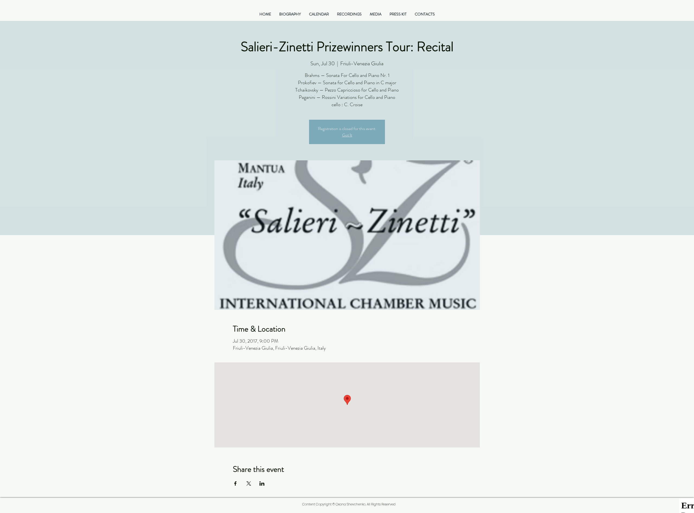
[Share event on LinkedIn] (262, 483)
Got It (347, 135)
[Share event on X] (248, 483)
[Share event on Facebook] (235, 483)
